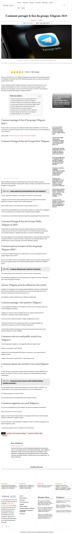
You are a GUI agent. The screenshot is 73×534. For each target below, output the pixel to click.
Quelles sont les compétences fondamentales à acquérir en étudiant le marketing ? (26, 487)
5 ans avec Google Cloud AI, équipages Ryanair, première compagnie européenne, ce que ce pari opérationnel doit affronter (58, 161)
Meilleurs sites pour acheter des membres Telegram (22, 135)
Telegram (4, 435)
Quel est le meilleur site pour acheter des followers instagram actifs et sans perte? (63, 506)
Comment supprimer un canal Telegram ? (20, 113)
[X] (9, 526)
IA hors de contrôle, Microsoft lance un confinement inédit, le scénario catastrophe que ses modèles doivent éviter (58, 130)
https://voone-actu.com (17, 446)
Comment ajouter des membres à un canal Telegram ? (23, 112)
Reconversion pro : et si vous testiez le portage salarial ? (44, 486)
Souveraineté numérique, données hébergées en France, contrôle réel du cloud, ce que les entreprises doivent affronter (58, 193)
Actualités (33, 20)
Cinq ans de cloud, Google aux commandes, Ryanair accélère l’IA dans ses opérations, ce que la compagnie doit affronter (58, 203)
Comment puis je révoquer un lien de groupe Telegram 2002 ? (25, 104)
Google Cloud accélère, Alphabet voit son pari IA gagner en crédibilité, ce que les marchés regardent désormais (63, 487)
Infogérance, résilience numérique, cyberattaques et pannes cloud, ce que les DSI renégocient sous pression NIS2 (58, 171)
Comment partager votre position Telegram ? (21, 108)
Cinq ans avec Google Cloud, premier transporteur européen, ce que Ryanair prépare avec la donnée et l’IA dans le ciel (58, 141)
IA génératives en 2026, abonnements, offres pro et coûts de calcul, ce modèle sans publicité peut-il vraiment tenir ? (58, 151)
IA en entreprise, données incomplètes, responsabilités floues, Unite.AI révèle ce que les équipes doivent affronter (61, 100)
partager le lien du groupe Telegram (16, 433)
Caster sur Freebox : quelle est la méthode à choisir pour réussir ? (63, 511)
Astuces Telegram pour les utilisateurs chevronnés (23, 106)
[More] (64, 65)
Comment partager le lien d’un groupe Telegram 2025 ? (24, 98)
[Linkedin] (5, 526)
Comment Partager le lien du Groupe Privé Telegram (23, 100)
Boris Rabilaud (29, 23)
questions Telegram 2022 (35, 433)
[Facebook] (2, 526)
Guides (40, 20)
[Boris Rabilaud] (5, 449)
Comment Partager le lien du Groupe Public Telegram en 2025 (25, 102)
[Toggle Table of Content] (38, 96)
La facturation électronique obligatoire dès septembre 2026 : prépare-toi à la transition (9, 487)
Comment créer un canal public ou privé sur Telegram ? (24, 110)
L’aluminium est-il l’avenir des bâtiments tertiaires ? (63, 501)
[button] (64, 5)
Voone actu (20, 60)
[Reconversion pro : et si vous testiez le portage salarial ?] (45, 476)
